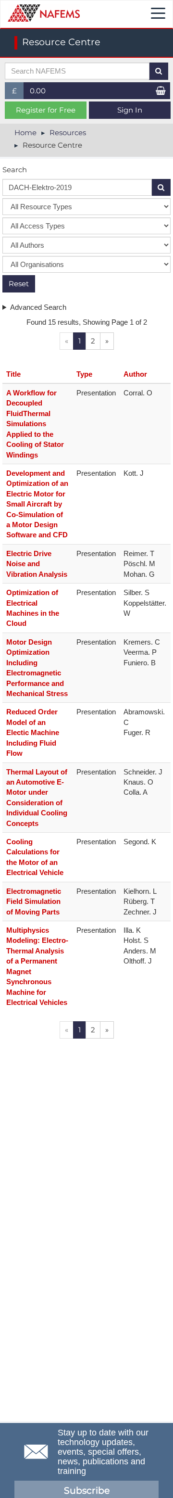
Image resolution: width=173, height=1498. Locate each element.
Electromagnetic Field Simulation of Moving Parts (33, 901)
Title (13, 374)
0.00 (38, 90)
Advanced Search (38, 307)
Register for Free (45, 109)
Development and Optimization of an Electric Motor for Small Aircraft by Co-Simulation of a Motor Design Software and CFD (37, 504)
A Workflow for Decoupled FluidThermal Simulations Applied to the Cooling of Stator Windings (35, 424)
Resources (67, 132)
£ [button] (18, 92)
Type (84, 374)
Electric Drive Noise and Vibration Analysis (36, 563)
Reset (19, 283)
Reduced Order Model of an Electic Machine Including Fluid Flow (32, 732)
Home (25, 132)
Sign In (129, 109)
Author (135, 374)
